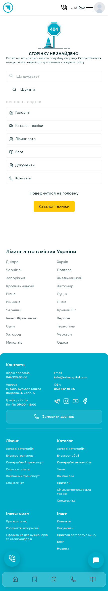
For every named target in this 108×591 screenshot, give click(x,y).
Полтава (64, 270)
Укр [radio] (82, 7)
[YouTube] (76, 401)
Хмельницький (69, 278)
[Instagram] (66, 401)
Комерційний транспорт (25, 462)
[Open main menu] (89, 7)
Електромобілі (68, 455)
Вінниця (13, 302)
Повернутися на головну (54, 193)
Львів (61, 302)
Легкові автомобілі (20, 448)
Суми (10, 326)
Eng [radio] (74, 7)
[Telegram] (57, 401)
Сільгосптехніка (18, 469)
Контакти (64, 521)
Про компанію (16, 521)
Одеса (62, 342)
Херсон (63, 318)
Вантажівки (65, 476)
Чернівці (13, 310)
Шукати (27, 89)
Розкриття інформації (22, 528)
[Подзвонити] (64, 7)
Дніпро (12, 262)
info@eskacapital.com (70, 377)
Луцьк (62, 294)
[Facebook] (85, 401)
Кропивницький (20, 286)
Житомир (65, 286)
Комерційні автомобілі (74, 462)
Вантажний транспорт (23, 476)
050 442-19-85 (64, 388)
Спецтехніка (15, 482)
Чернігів (13, 270)
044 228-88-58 (16, 377)
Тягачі (61, 469)
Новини (63, 548)
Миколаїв (14, 342)
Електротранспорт (20, 455)
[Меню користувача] (99, 7)
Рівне (11, 294)
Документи (65, 528)
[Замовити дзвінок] (12, 559)
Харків (62, 262)
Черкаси (64, 334)
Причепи (64, 482)
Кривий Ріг (66, 310)
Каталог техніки (54, 206)
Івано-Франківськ (21, 318)
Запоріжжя (15, 278)
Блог (60, 541)
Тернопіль (66, 326)
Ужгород (13, 334)
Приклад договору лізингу (76, 534)
